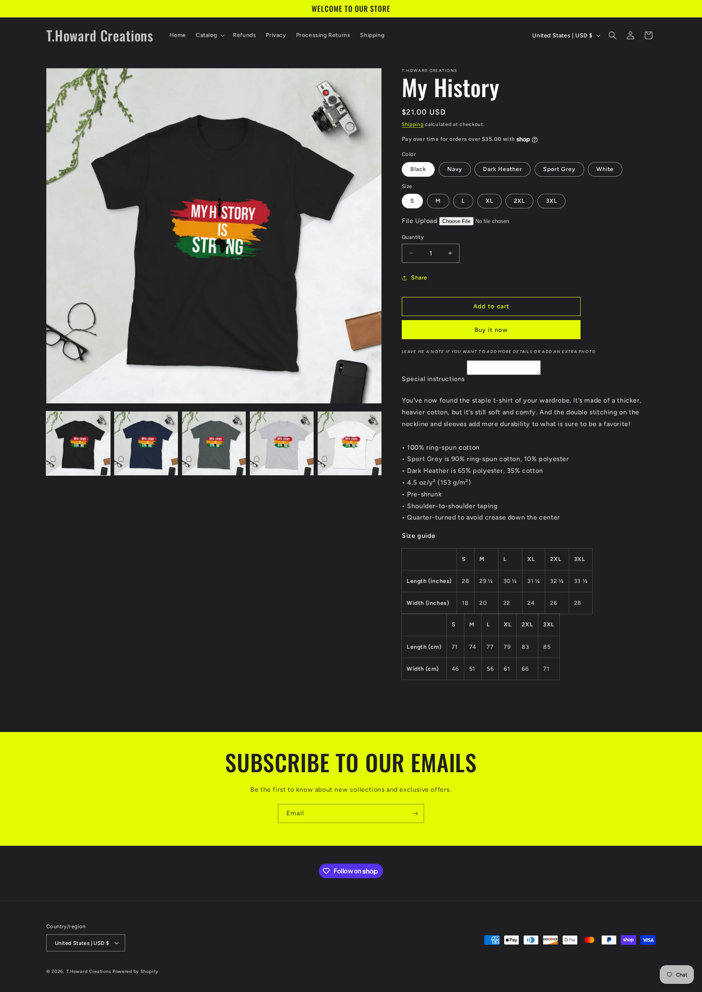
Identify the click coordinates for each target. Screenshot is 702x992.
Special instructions (433, 379)
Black (418, 169)
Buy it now (491, 330)
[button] (209, 35)
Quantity (413, 237)
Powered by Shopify (135, 971)
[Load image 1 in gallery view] (78, 443)
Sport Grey (559, 169)
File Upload (420, 221)
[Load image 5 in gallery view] (349, 443)
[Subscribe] (415, 813)
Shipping (413, 124)
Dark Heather (502, 169)
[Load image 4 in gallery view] (282, 443)
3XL (551, 200)
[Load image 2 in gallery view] (146, 443)
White (605, 169)
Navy (454, 169)
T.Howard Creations (88, 971)
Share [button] (419, 277)
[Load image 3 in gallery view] (214, 443)
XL (489, 200)
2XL (519, 200)
